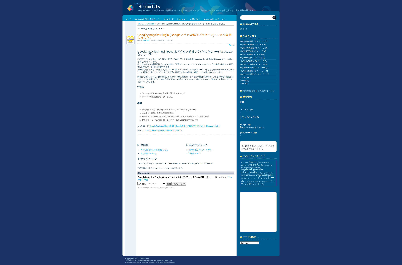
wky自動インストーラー (248, 178)
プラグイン (177, 130)
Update (252, 165)
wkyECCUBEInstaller (252, 167)
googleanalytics (165, 130)
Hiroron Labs (139, 3)
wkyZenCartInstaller (264, 175)
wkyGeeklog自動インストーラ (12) (253, 41)
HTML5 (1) (244, 83)
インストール (257, 179)
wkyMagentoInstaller (266, 173)
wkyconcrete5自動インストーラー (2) (254, 74)
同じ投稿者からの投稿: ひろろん (154, 150)
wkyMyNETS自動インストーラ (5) (253, 51)
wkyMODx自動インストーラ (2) (252, 54)
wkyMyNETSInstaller (248, 175)
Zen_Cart (261, 165)
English (243, 29)
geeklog (154, 130)
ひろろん (146, 40)
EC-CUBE (244, 162)
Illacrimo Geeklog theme (166, 262)
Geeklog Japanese (148, 262)
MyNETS (244, 165)
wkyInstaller (250, 172)
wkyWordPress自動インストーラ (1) (254, 68)
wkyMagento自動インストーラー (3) (254, 71)
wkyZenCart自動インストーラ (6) (253, 44)
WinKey (151, 3)
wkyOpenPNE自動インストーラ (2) (253, 48)
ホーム (141, 24)
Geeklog (150, 24)
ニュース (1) (245, 77)
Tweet (231, 45)
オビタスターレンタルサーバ (257, 181)
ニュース (147, 130)
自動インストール (255, 184)
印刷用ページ (194, 153)
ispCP (243, 167)
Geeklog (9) (244, 81)
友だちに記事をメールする (200, 150)
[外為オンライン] (257, 91)
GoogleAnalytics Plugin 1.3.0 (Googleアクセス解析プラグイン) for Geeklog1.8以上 (185, 126)
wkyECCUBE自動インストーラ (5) (253, 64)
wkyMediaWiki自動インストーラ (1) (253, 61)
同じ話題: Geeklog (148, 153)
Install (261, 162)
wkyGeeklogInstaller (252, 169)
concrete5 (268, 165)
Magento (266, 162)
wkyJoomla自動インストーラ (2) (252, 58)
